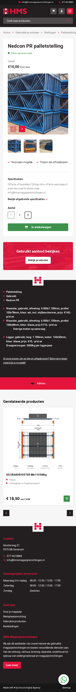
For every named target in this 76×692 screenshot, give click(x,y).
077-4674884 (14, 556)
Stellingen (50, 32)
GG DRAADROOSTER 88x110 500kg (26, 474)
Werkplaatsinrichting (14, 616)
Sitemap (66, 687)
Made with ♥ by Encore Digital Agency (21, 687)
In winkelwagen (41, 227)
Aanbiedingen (11, 626)
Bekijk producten (38, 260)
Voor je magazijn (12, 611)
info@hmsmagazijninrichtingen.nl (26, 560)
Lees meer (12, 665)
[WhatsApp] (63, 679)
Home (6, 32)
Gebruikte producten (27, 32)
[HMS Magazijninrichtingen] (15, 11)
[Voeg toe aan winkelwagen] (67, 499)
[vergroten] (38, 104)
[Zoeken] (68, 21)
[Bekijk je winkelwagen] (53, 11)
